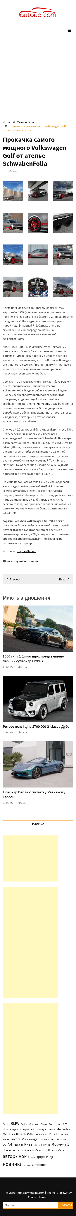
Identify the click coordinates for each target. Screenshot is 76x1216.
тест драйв (29, 1165)
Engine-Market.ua (38, 403)
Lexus (52, 1129)
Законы (19, 1144)
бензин (31, 1157)
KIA (32, 1129)
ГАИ (10, 1144)
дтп (53, 1156)
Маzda (37, 1145)
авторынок (15, 1156)
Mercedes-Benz (13, 1134)
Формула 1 (60, 1144)
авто (46, 1149)
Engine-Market (26, 551)
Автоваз (51, 1139)
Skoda (6, 1139)
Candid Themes (37, 1197)
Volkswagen (30, 1139)
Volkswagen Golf (17, 561)
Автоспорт (63, 1139)
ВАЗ (4, 1145)
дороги (42, 1156)
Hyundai (16, 1129)
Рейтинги (46, 1144)
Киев (28, 1144)
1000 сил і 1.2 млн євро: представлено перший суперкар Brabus (33, 658)
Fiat (58, 1124)
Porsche (54, 1134)
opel (36, 1134)
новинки (13, 1164)
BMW (15, 1123)
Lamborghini (42, 1129)
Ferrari (52, 1124)
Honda (7, 1129)
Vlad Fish (22, 667)
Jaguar (26, 1129)
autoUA (21, 802)
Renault (65, 1134)
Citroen (44, 1124)
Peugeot (43, 1134)
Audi (6, 1123)
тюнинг (34, 561)
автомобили (58, 1150)
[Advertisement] (38, 75)
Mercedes (63, 1129)
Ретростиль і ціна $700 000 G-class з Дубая (37, 726)
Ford (64, 1124)
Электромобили (33, 1150)
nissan (28, 1134)
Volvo (44, 1139)
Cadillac (24, 1124)
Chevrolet (34, 1124)
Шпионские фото (13, 1150)
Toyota (15, 1139)
